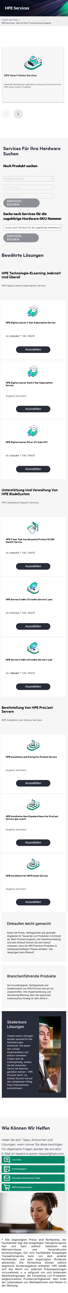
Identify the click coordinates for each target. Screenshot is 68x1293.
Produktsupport (19, 1169)
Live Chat (16, 1159)
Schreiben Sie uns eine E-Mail (26, 1178)
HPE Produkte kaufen (22, 1187)
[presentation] (18, 114)
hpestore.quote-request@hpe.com (40, 1153)
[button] (21, 237)
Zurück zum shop (10, 19)
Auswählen (33, 349)
